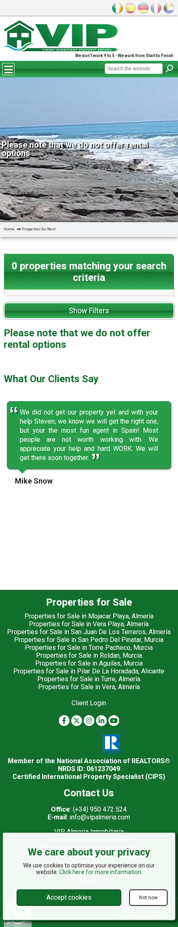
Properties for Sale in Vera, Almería (89, 687)
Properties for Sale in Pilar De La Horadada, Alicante (88, 671)
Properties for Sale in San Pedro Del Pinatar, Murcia (89, 640)
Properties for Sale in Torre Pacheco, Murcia (89, 648)
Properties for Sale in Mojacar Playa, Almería (89, 616)
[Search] (169, 69)
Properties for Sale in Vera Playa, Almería (89, 624)
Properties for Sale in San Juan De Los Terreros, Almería (89, 632)
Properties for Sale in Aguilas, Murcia (89, 663)
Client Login (89, 703)
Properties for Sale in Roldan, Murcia (89, 655)
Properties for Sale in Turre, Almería (88, 679)
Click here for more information (100, 872)
